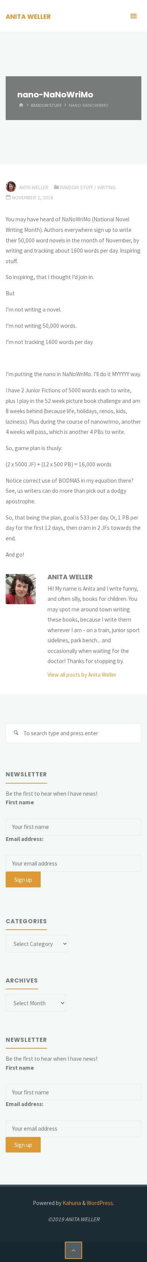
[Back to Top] (73, 1250)
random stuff (46, 105)
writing (106, 187)
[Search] (16, 733)
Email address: (24, 838)
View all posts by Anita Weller (81, 674)
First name (20, 802)
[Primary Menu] (133, 16)
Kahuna (71, 1202)
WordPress (100, 1202)
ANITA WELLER (28, 16)
